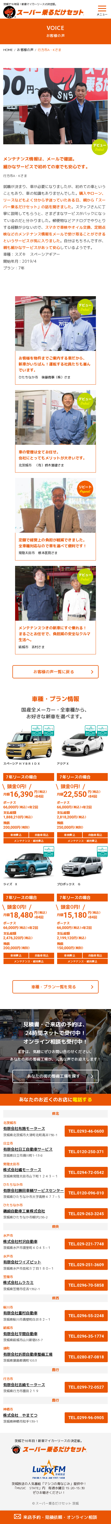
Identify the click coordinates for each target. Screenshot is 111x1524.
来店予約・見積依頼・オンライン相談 (60, 1517)
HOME (8, 49)
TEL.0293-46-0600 (86, 1131)
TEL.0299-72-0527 (86, 1387)
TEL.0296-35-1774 (86, 1336)
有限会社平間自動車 (20, 1333)
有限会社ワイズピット (22, 1262)
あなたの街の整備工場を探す (53, 1076)
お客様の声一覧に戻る (53, 672)
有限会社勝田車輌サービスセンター (33, 1190)
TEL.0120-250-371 (86, 1151)
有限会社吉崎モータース (24, 1384)
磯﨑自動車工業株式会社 (24, 1211)
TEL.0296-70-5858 (86, 1285)
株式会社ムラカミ (18, 1282)
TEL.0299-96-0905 (88, 1417)
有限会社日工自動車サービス (28, 1149)
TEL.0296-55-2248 (86, 1315)
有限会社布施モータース (24, 1128)
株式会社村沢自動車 (20, 1241)
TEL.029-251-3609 (86, 1264)
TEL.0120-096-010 (86, 1193)
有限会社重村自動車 (20, 1312)
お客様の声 (25, 49)
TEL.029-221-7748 (86, 1244)
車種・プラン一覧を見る (53, 987)
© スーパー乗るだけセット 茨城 (55, 1503)
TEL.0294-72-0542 (86, 1172)
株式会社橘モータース (22, 1169)
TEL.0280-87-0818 (86, 1357)
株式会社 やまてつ (20, 1415)
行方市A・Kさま (50, 49)
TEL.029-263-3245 (86, 1213)
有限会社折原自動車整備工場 (28, 1354)
